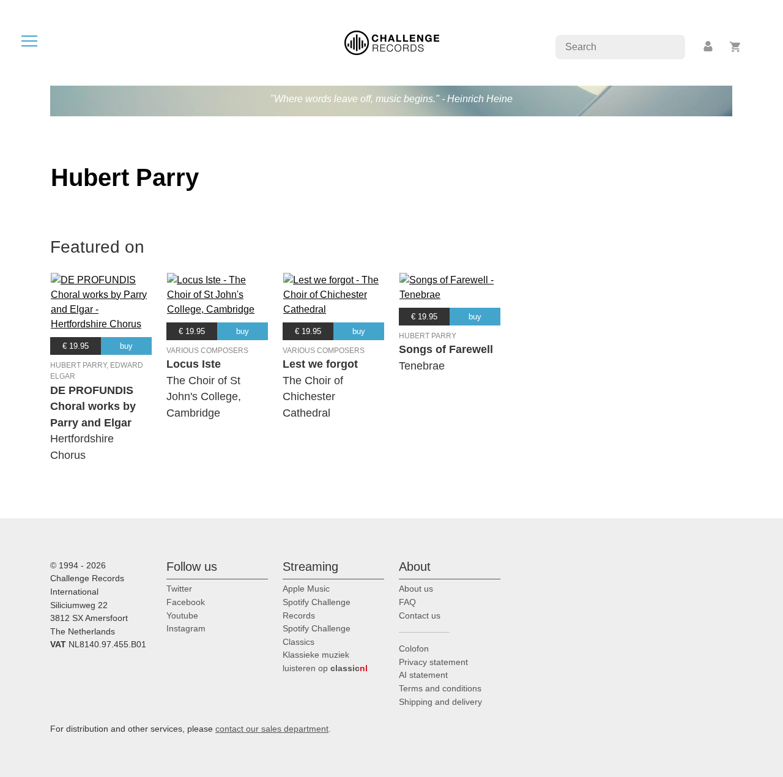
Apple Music (306, 588)
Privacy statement (433, 662)
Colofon (414, 648)
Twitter (179, 588)
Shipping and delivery (440, 702)
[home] (391, 42)
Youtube (182, 615)
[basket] (735, 47)
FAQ (407, 602)
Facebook (185, 602)
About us (416, 588)
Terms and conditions (440, 688)
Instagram (186, 628)
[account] (709, 47)
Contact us (419, 615)
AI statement (423, 675)
